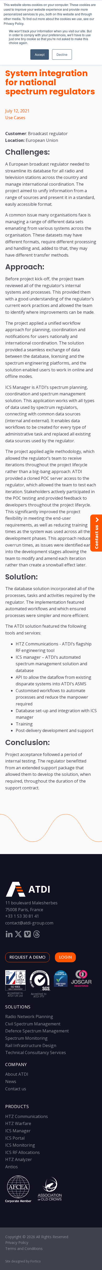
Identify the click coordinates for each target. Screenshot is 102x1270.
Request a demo (27, 957)
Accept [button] (39, 54)
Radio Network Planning (29, 1016)
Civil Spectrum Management (32, 1024)
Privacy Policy (16, 1242)
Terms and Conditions (24, 1248)
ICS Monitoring (20, 1145)
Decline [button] (61, 54)
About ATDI (16, 1074)
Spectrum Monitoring (26, 1038)
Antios (11, 1167)
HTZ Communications (26, 1116)
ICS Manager (18, 1131)
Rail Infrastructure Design (30, 1045)
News (10, 1081)
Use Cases (15, 117)
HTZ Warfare (18, 1123)
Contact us (15, 1089)
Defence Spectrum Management (37, 1031)
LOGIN (65, 957)
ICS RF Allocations (22, 1152)
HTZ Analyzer (18, 1159)
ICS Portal (15, 1138)
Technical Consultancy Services (35, 1052)
